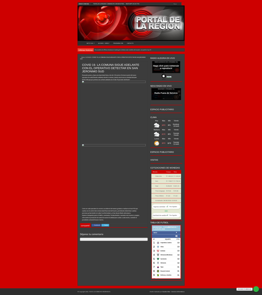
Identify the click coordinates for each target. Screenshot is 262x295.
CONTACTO (130, 43)
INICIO (81, 43)
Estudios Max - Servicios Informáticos (173, 291)
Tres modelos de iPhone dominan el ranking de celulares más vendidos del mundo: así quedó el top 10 (123, 50)
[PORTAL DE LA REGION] (131, 23)
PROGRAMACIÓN (118, 43)
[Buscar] (183, 3)
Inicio (83, 57)
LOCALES (88, 57)
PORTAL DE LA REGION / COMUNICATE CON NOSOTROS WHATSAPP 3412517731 (116, 4)
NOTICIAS (90, 43)
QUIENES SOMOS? (104, 43)
